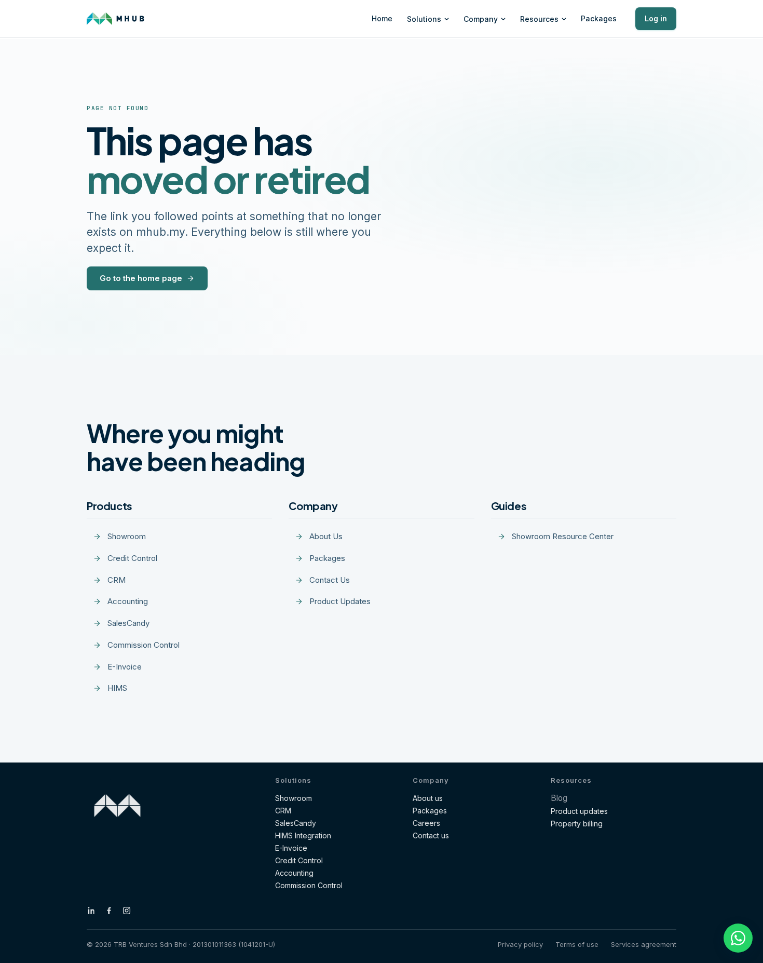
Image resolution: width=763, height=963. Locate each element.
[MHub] (115, 18)
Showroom (293, 798)
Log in (656, 18)
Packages (599, 18)
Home (382, 18)
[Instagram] (126, 910)
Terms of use (576, 944)
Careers (426, 823)
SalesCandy (295, 823)
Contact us (431, 835)
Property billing (577, 823)
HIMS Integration (303, 835)
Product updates (579, 811)
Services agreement (643, 944)
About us (428, 798)
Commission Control (309, 885)
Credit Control (299, 860)
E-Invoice (291, 848)
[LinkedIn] (91, 910)
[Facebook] (109, 910)
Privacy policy (520, 944)
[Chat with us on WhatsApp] (738, 938)
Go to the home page (141, 278)
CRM (283, 810)
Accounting (294, 872)
